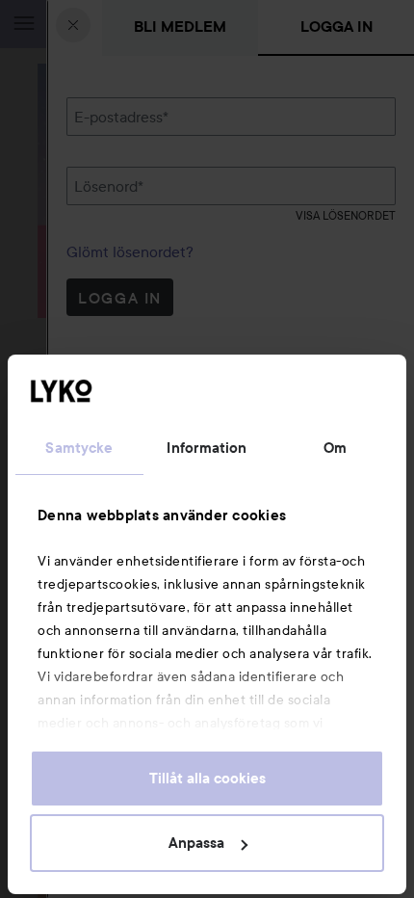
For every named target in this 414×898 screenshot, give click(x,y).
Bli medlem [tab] (180, 26)
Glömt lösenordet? (130, 251)
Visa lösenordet (346, 215)
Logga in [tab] (336, 26)
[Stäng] (73, 25)
